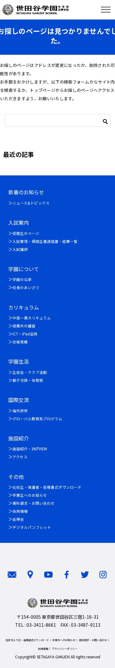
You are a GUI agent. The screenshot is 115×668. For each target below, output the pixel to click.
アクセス (19, 456)
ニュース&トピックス (31, 202)
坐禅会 (18, 519)
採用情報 (20, 511)
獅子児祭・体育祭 (27, 380)
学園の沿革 (22, 279)
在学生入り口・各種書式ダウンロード (27, 640)
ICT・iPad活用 (24, 333)
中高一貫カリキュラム (31, 317)
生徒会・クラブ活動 (29, 372)
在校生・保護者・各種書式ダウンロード (46, 487)
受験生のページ (25, 233)
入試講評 (20, 249)
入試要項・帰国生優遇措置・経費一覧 (45, 241)
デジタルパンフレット (31, 527)
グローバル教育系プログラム (37, 418)
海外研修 (20, 410)
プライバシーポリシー (64, 648)
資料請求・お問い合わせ (33, 503)
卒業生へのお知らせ (29, 495)
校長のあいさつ (25, 287)
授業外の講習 (23, 325)
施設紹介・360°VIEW (29, 448)
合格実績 (20, 341)
